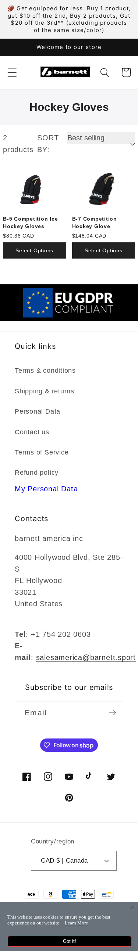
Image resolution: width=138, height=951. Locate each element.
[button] (11, 72)
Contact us (32, 432)
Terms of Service (41, 452)
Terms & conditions (45, 370)
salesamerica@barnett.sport (86, 657)
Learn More (76, 923)
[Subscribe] (112, 713)
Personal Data (37, 411)
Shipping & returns (44, 391)
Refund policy (37, 472)
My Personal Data (46, 489)
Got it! (69, 941)
